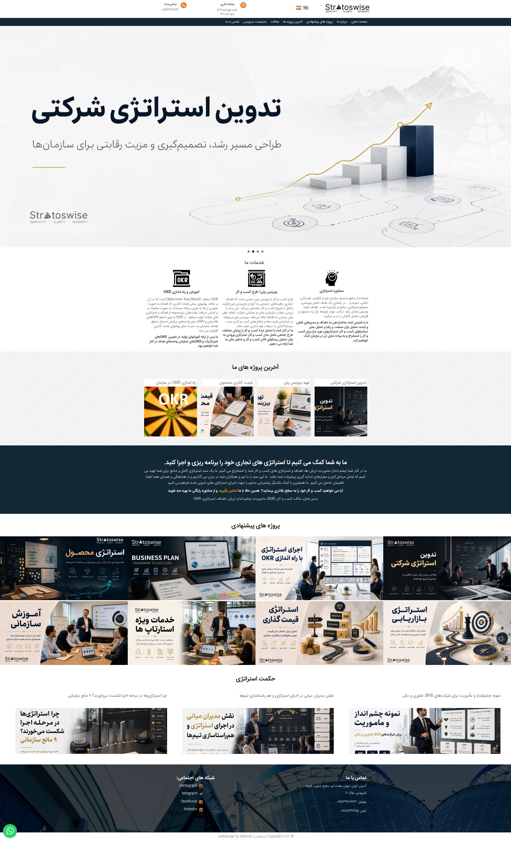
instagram (188, 786)
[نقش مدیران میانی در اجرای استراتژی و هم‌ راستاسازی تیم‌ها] (258, 733)
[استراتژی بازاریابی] (447, 633)
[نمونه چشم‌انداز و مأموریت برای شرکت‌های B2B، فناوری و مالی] (424, 733)
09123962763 (170, 10)
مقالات (274, 22)
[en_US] (305, 8)
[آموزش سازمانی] (64, 633)
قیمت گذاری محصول (236, 383)
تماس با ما (232, 22)
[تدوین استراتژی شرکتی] (341, 411)
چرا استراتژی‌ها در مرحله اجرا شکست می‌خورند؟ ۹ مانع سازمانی (117, 696)
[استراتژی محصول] (64, 568)
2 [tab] (258, 251)
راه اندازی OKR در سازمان (176, 383)
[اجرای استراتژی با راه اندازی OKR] (319, 568)
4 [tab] (249, 251)
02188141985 (350, 811)
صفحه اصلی (359, 22)
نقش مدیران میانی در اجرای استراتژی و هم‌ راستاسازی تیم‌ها (287, 696)
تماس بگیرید (228, 491)
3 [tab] (253, 251)
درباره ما (342, 22)
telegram (189, 794)
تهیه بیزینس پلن (296, 383)
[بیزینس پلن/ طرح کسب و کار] (192, 568)
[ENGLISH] (298, 8)
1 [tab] (262, 251)
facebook (189, 802)
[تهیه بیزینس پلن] (284, 411)
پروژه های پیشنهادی (320, 22)
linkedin (190, 809)
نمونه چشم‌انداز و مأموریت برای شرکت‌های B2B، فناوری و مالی (451, 696)
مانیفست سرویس (254, 22)
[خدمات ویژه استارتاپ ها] (192, 633)
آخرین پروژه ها (293, 22)
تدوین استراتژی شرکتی (348, 383)
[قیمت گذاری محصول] (227, 411)
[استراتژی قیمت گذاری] (319, 633)
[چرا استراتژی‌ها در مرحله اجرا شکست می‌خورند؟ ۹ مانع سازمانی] (91, 733)
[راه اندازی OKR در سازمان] (170, 411)
